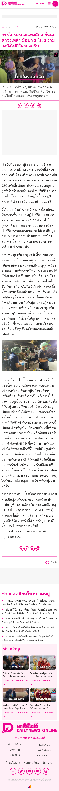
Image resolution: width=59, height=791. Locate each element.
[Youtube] (29, 771)
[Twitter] (32, 548)
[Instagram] (46, 771)
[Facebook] (26, 548)
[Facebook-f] (13, 771)
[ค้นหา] (55, 4)
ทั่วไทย (17, 27)
